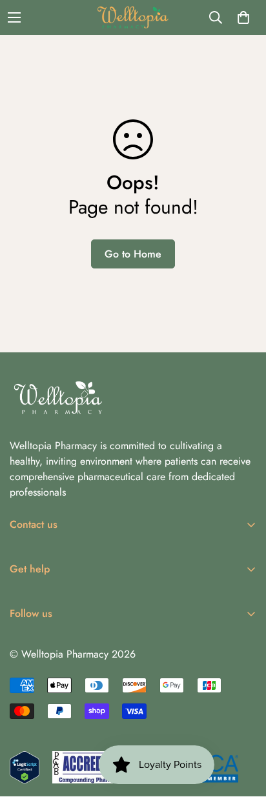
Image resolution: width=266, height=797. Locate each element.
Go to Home (133, 254)
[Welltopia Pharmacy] (133, 17)
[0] (243, 17)
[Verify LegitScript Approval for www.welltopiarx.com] (24, 767)
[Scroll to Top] (243, 729)
